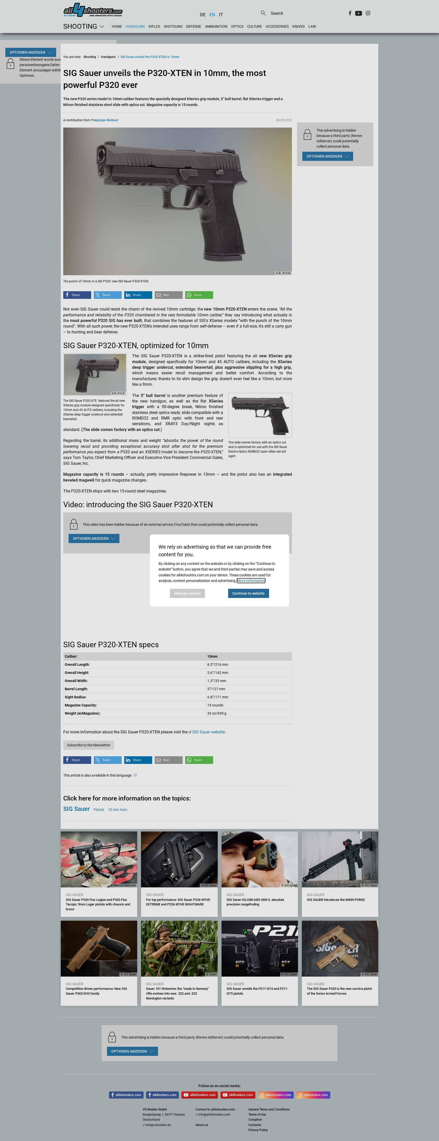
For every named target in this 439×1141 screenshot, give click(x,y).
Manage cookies (187, 593)
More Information (251, 581)
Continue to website (248, 593)
